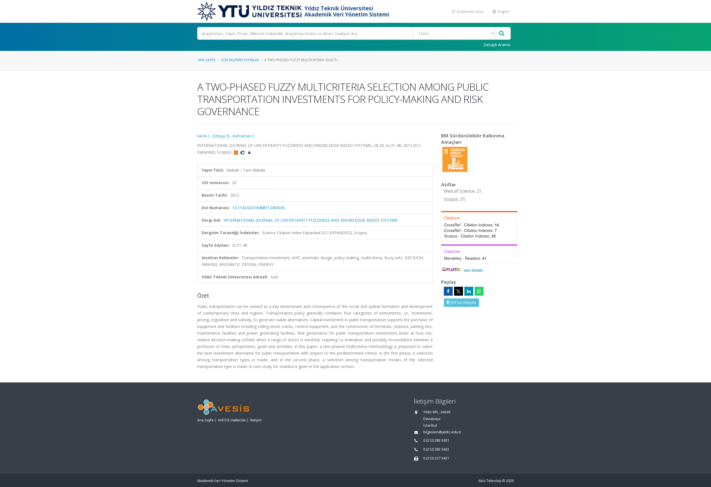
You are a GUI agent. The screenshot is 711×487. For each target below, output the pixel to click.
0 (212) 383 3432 (436, 449)
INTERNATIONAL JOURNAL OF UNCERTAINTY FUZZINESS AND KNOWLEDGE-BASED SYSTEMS (311, 220)
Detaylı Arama (497, 44)
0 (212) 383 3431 (436, 440)
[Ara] (501, 33)
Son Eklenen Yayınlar (240, 60)
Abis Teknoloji (489, 480)
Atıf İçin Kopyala (463, 302)
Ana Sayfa (207, 60)
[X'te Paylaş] (458, 291)
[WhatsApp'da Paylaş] (479, 291)
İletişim (256, 420)
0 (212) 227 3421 (436, 458)
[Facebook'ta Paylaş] (448, 291)
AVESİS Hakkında (232, 420)
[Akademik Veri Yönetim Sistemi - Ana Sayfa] (250, 11)
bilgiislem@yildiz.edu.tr (442, 432)
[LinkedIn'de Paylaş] (468, 291)
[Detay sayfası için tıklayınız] (455, 159)
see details (473, 270)
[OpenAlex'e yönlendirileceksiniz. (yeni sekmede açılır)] (249, 152)
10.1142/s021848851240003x (258, 207)
